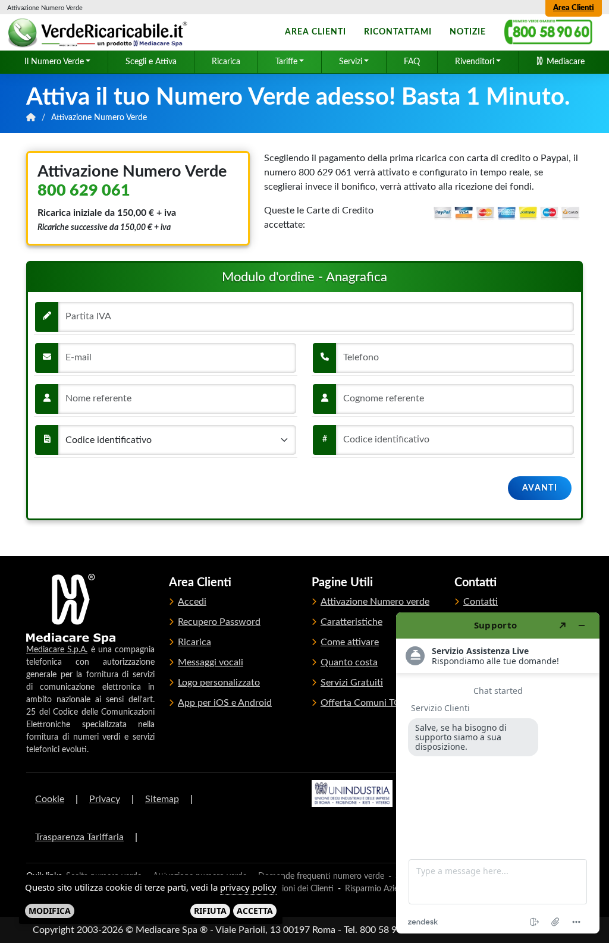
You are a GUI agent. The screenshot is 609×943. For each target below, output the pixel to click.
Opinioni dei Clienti (299, 889)
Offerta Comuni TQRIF (368, 703)
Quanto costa (349, 662)
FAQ (412, 62)
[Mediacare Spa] (70, 609)
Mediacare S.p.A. (56, 650)
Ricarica (226, 62)
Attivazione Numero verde (375, 602)
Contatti (480, 602)
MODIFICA (50, 910)
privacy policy (248, 887)
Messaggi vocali (210, 662)
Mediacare (564, 62)
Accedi (192, 602)
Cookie (49, 799)
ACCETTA (255, 910)
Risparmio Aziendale (381, 889)
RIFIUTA (210, 910)
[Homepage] (99, 33)
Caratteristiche (351, 622)
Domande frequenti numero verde (321, 876)
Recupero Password (219, 622)
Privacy (104, 799)
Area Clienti (573, 8)
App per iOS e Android (225, 703)
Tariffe (286, 62)
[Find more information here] (498, 773)
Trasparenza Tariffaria (79, 837)
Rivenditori (474, 62)
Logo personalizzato (219, 682)
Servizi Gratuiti (352, 682)
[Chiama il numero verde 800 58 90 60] (548, 32)
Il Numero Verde (54, 62)
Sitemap (162, 799)
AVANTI (539, 488)
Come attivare (350, 642)
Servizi (350, 62)
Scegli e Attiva (151, 62)
